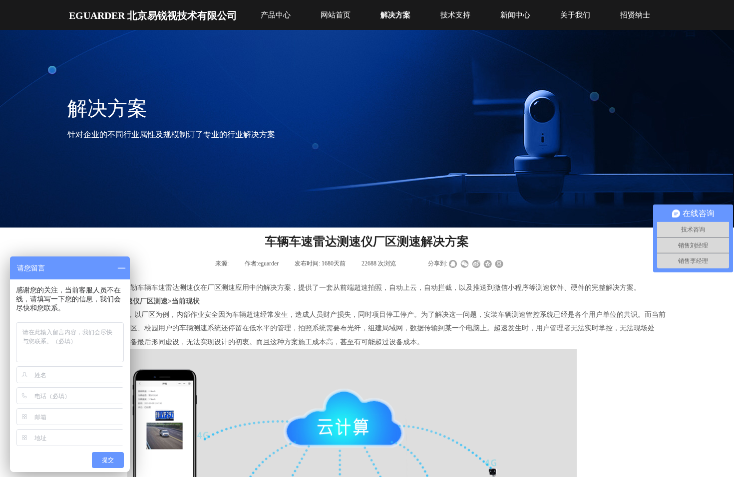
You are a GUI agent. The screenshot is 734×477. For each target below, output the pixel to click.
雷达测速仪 (182, 287)
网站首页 (336, 15)
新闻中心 (515, 15)
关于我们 (575, 15)
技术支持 (455, 15)
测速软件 (550, 287)
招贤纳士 (635, 15)
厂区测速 (221, 287)
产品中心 (276, 15)
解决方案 (395, 15)
